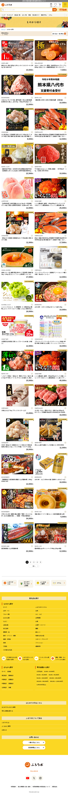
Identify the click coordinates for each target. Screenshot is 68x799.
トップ (3, 15)
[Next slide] (66, 15)
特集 (29, 15)
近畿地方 (10, 679)
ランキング (10, 15)
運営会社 (54, 786)
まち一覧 (24, 15)
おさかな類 (6, 618)
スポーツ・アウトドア (42, 639)
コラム (50, 15)
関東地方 (10, 675)
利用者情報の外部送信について (41, 786)
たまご (5, 621)
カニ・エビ (39, 614)
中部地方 (4, 679)
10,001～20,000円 (49, 671)
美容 (4, 642)
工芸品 (5, 646)
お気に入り (55, 6)
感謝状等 (38, 646)
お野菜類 (38, 618)
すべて (5, 607)
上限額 (51, 6)
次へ (34, 566)
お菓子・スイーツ (40, 625)
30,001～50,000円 (54, 674)
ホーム (3, 29)
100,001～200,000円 (55, 678)
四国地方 (10, 683)
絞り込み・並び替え (58, 33)
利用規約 (13, 786)
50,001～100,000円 (42, 678)
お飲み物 (5, 625)
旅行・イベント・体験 (9, 635)
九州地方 (4, 687)
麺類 (37, 628)
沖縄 (9, 687)
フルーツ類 (6, 614)
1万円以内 (39, 671)
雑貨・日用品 (7, 639)
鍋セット (38, 632)
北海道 (9, 671)
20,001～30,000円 (42, 674)
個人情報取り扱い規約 (24, 786)
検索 (54, 10)
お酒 (37, 621)
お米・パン (6, 610)
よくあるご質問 (6, 726)
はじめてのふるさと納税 (8, 707)
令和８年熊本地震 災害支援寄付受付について (34, 1)
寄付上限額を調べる (7, 711)
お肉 (37, 610)
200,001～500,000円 (42, 681)
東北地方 (4, 675)
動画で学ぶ (44, 15)
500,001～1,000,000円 (56, 681)
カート (60, 6)
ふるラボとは (5, 722)
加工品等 (5, 628)
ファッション (39, 642)
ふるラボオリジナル (41, 607)
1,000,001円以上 (41, 684)
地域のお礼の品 (40, 635)
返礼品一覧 (17, 15)
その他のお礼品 (7, 650)
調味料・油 (6, 632)
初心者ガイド (35, 15)
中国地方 (4, 683)
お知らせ (4, 730)
